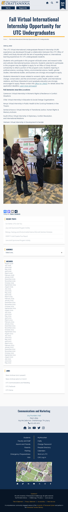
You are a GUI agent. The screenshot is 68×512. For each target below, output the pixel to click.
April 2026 (8, 271)
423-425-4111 (35, 423)
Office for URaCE (41, 83)
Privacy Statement (30, 501)
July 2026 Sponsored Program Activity (17, 228)
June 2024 (8, 314)
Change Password (44, 444)
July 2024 (8, 312)
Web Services (51, 501)
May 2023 (8, 339)
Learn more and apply (28, 86)
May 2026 (8, 269)
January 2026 (9, 277)
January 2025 (9, 300)
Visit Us (8, 8)
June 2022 (8, 361)
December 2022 (10, 349)
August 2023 (9, 334)
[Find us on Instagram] (43, 428)
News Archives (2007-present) (16, 375)
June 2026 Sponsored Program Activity (17, 240)
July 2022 (8, 359)
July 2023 (8, 335)
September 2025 (10, 285)
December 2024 (10, 302)
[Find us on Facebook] (50, 484)
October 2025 (9, 283)
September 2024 (10, 308)
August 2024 (9, 310)
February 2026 (9, 275)
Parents (27, 447)
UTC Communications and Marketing (18, 383)
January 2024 (9, 324)
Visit (28, 457)
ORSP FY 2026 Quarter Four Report (16, 236)
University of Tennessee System (46, 505)
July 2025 (8, 289)
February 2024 (9, 322)
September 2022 (10, 355)
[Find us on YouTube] (34, 428)
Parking (27, 451)
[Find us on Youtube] (34, 484)
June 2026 (8, 267)
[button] (52, 3)
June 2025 (8, 291)
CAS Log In (42, 457)
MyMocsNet (42, 437)
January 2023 (9, 347)
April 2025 (8, 295)
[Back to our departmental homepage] (17, 484)
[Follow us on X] (39, 484)
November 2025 (10, 281)
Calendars (41, 451)
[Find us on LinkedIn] (29, 428)
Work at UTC (42, 454)
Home (5, 39)
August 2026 (9, 263)
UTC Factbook (10, 386)
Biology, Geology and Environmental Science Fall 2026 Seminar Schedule (28, 232)
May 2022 (8, 363)
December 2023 (10, 326)
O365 (40, 441)
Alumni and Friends (23, 444)
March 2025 (8, 296)
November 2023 (10, 328)
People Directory (44, 447)
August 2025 (9, 287)
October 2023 (9, 330)
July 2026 (8, 265)
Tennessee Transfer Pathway (35, 507)
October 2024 (9, 306)
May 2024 (8, 316)
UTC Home (9, 390)
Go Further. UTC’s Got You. (13, 224)
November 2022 (10, 351)
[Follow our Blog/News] (23, 484)
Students (17, 214)
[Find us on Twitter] (39, 428)
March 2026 (9, 273)
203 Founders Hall (34, 416)
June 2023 (8, 337)
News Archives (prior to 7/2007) (16, 379)
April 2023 (8, 341)
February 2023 (9, 345)
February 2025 (9, 298)
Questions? (34, 493)
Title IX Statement (18, 501)
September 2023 (10, 332)
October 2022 (9, 353)
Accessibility (41, 501)
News (12, 214)
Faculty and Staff (24, 441)
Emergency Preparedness (20, 454)
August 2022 (9, 357)
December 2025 (10, 279)
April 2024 (8, 318)
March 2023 (8, 343)
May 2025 (8, 293)
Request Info (23, 8)
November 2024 (10, 304)
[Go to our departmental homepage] (25, 428)
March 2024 (9, 320)
